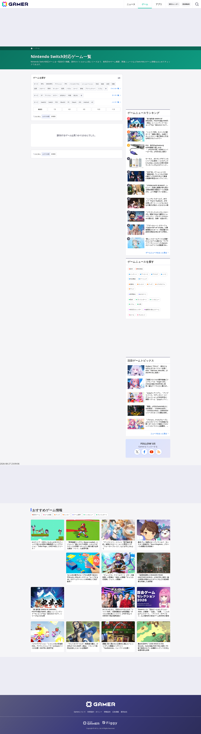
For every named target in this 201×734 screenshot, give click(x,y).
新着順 (53, 116)
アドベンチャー (90, 89)
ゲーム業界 (77, 515)
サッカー (56, 89)
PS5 (56, 102)
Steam (74, 102)
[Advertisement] (100, 27)
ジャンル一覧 (115, 88)
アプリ (159, 4)
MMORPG (49, 84)
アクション (58, 84)
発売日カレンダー (135, 310)
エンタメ (141, 284)
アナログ (155, 274)
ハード (164, 274)
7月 (55, 109)
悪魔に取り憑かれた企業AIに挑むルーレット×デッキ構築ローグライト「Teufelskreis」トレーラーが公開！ (118, 646)
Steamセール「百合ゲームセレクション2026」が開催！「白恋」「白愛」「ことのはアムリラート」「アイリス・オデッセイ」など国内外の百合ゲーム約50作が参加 (153, 612)
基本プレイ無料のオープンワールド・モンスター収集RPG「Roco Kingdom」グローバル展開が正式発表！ (153, 544)
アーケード (144, 274)
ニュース (131, 4)
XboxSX (62, 102)
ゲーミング (143, 279)
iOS (80, 102)
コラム (132, 304)
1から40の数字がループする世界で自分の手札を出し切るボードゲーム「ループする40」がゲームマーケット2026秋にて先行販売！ (82, 578)
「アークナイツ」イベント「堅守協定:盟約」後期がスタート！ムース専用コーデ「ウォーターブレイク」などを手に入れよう (117, 545)
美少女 (76, 95)
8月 (69, 109)
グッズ (150, 284)
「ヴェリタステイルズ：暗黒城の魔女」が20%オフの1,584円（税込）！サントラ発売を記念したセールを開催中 (82, 646)
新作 (131, 269)
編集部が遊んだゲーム (152, 310)
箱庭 (102, 84)
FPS (66, 84)
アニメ (132, 289)
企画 (139, 304)
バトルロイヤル (74, 84)
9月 (84, 109)
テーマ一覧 (115, 95)
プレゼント (141, 315)
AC (92, 102)
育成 (97, 84)
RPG (42, 84)
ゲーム (145, 4)
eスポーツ (143, 294)
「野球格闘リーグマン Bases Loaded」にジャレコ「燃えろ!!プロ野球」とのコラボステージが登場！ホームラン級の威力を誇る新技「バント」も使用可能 (82, 545)
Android (86, 102)
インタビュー (155, 300)
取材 (131, 300)
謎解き (132, 284)
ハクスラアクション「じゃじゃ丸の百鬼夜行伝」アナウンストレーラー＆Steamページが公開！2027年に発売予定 (47, 646)
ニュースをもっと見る (159, 433)
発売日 (40, 109)
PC (68, 102)
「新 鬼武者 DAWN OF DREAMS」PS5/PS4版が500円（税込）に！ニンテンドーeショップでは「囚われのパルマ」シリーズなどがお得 (47, 612)
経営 (108, 84)
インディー (133, 274)
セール (132, 315)
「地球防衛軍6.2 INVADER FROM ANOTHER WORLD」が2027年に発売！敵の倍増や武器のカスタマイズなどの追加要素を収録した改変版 (153, 578)
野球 (49, 89)
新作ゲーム (36, 515)
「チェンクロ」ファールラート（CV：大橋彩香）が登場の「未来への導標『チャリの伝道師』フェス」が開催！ (118, 577)
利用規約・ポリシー (94, 712)
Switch (51, 102)
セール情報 (47, 515)
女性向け (63, 95)
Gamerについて (80, 712)
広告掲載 (115, 712)
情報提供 (107, 712)
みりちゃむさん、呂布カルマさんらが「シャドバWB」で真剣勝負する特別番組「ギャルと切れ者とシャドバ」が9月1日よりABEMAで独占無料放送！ (117, 612)
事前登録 (140, 269)
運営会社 (124, 712)
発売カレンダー (174, 4)
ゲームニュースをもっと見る (156, 253)
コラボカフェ (161, 284)
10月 (98, 109)
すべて (36, 84)
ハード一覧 (115, 102)
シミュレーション (87, 84)
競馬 (62, 89)
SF (41, 95)
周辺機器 (133, 279)
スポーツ (42, 89)
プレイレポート (142, 300)
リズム (100, 89)
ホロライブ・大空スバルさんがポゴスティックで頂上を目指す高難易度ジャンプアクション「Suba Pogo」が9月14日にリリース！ (47, 545)
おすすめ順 (45, 116)
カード (75, 89)
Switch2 (43, 102)
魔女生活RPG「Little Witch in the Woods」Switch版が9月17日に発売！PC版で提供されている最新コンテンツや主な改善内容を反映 (153, 647)
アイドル (48, 95)
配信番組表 (186, 4)
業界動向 (133, 294)
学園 (69, 95)
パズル (69, 89)
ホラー (55, 95)
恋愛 (35, 89)
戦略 (113, 84)
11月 (113, 109)
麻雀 (81, 89)
